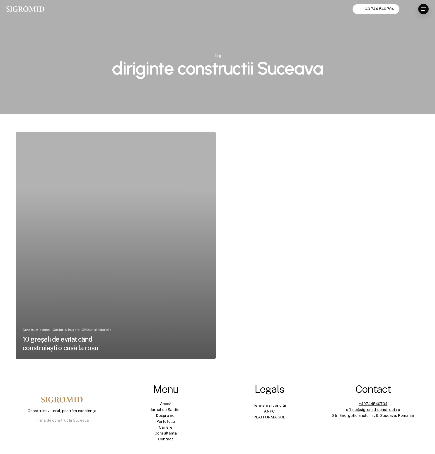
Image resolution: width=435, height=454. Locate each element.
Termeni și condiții (269, 405)
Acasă (165, 403)
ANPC (269, 411)
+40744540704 (373, 403)
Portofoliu (165, 421)
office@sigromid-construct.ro (373, 409)
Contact (165, 439)
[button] (423, 9)
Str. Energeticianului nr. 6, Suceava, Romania (373, 415)
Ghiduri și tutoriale (96, 330)
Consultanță (166, 433)
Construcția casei (37, 330)
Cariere (165, 427)
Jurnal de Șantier (165, 409)
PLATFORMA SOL (269, 417)
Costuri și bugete (66, 330)
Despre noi (165, 415)
